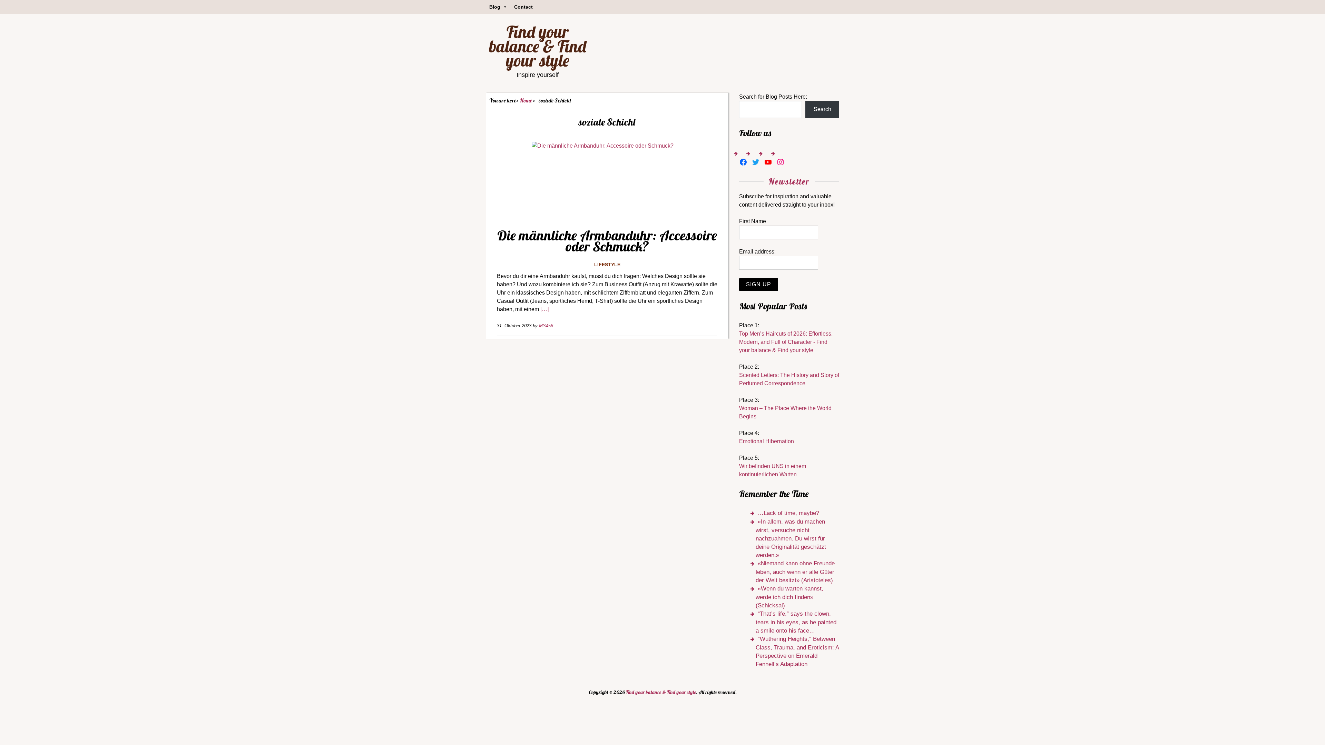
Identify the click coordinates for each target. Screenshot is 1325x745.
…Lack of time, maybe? (788, 513)
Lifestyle (607, 264)
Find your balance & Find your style (537, 46)
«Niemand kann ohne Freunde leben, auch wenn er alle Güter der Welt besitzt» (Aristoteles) (795, 572)
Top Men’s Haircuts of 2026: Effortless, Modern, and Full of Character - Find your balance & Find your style (786, 342)
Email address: (757, 252)
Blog (494, 7)
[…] (544, 309)
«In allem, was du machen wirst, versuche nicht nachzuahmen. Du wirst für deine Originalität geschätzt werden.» (791, 538)
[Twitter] (756, 162)
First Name (752, 221)
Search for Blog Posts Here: (773, 97)
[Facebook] (743, 162)
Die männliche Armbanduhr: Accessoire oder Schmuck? (607, 241)
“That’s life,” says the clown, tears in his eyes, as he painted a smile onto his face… (796, 622)
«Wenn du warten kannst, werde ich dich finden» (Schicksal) (789, 597)
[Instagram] (780, 162)
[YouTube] (768, 162)
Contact (523, 7)
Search (822, 109)
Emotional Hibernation (766, 441)
